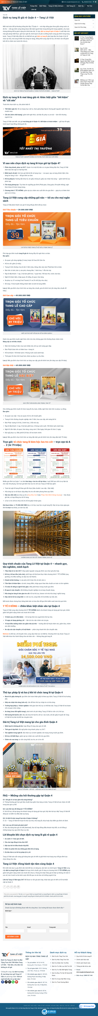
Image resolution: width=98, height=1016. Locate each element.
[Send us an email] (95, 2)
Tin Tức (89, 6)
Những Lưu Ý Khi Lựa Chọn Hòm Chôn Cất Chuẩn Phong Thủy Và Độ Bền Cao (87, 82)
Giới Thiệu (42, 6)
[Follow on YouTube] (16, 982)
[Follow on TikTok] (6, 982)
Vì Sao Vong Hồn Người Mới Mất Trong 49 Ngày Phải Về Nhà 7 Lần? (87, 62)
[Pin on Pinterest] (15, 887)
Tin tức (5, 15)
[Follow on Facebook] (93, 2)
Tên (6, 927)
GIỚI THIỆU (34, 1005)
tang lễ (25, 896)
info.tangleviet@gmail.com (85, 972)
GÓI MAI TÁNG (55, 1005)
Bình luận (8, 911)
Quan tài (77, 20)
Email (29, 927)
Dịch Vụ (80, 6)
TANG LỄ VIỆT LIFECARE (44, 1005)
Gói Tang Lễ (71, 6)
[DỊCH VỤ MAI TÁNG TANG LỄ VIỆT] (49, 1011)
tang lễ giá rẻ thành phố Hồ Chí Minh (38, 896)
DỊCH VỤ (62, 1005)
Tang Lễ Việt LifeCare (55, 6)
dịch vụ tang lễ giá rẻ (45, 894)
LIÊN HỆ (72, 1005)
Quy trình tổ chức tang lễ (83, 956)
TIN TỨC (67, 1005)
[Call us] (13, 982)
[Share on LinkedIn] (18, 887)
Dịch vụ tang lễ (34, 894)
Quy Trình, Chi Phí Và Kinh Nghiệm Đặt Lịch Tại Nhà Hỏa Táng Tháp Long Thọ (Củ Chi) (87, 72)
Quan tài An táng (80, 24)
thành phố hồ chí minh (56, 896)
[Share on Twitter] (8, 887)
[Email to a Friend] (11, 887)
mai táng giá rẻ (18, 896)
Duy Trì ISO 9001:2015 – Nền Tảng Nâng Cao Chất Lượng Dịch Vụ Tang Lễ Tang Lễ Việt (87, 51)
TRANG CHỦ (26, 1005)
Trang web (52, 927)
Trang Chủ (33, 6)
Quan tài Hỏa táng (80, 27)
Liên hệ (33, 9)
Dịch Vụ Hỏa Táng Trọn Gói (60, 959)
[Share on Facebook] (4, 887)
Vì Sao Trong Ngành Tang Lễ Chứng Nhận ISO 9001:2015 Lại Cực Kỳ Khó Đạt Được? (87, 40)
